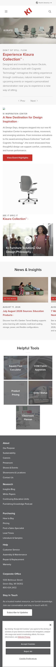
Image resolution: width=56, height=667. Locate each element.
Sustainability (9, 452)
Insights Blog (9, 489)
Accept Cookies (28, 644)
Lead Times (8, 532)
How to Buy (8, 518)
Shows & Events (10, 467)
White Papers (9, 494)
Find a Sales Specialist (13, 528)
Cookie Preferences (28, 658)
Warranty (7, 564)
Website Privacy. (24, 637)
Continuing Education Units (16, 498)
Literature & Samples (12, 537)
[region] (28, 644)
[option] (28, 57)
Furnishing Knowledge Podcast (17, 503)
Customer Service (11, 549)
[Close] (50, 625)
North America (44, 2)
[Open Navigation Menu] (6, 11)
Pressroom (8, 462)
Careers (6, 457)
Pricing (6, 523)
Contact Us (8, 477)
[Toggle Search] (50, 11)
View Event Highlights (17, 157)
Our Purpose (9, 447)
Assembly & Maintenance (15, 554)
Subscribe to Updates (17, 612)
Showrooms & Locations (14, 472)
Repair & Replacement (13, 559)
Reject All (28, 651)
